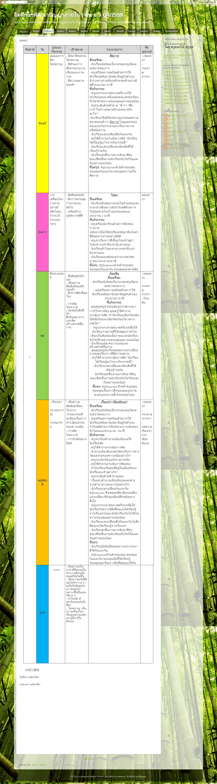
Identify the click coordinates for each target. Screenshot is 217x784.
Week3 (60, 31)
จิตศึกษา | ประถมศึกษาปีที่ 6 (177, 93)
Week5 (84, 31)
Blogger (142, 776)
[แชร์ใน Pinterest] (37, 669)
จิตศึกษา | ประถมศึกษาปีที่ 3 (177, 82)
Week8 (119, 31)
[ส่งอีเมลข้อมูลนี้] (26, 669)
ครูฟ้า (170, 136)
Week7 (108, 31)
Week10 (144, 31)
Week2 (48, 31)
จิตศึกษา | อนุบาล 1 (173, 72)
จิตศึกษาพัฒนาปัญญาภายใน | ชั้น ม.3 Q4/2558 (68, 15)
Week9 (131, 31)
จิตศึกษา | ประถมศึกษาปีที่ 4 (177, 86)
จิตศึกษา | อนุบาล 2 (173, 75)
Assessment (171, 31)
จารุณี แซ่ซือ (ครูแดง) (177, 144)
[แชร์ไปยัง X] (32, 669)
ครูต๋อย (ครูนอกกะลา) (177, 132)
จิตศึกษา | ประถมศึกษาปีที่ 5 (177, 89)
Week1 (36, 31)
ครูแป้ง (171, 140)
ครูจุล (170, 123)
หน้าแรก (24, 31)
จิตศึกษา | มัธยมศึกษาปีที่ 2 (176, 100)
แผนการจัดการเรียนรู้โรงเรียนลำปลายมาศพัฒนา (179, 56)
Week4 (72, 31)
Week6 (96, 31)
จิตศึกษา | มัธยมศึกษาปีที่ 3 (176, 103)
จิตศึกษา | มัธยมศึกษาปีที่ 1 (176, 96)
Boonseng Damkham (177, 115)
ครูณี (170, 127)
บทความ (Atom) (38, 765)
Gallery (156, 31)
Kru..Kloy (172, 119)
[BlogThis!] (29, 669)
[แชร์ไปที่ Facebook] (35, 669)
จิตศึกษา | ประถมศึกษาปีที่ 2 (177, 79)
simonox (121, 776)
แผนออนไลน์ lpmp (176, 148)
